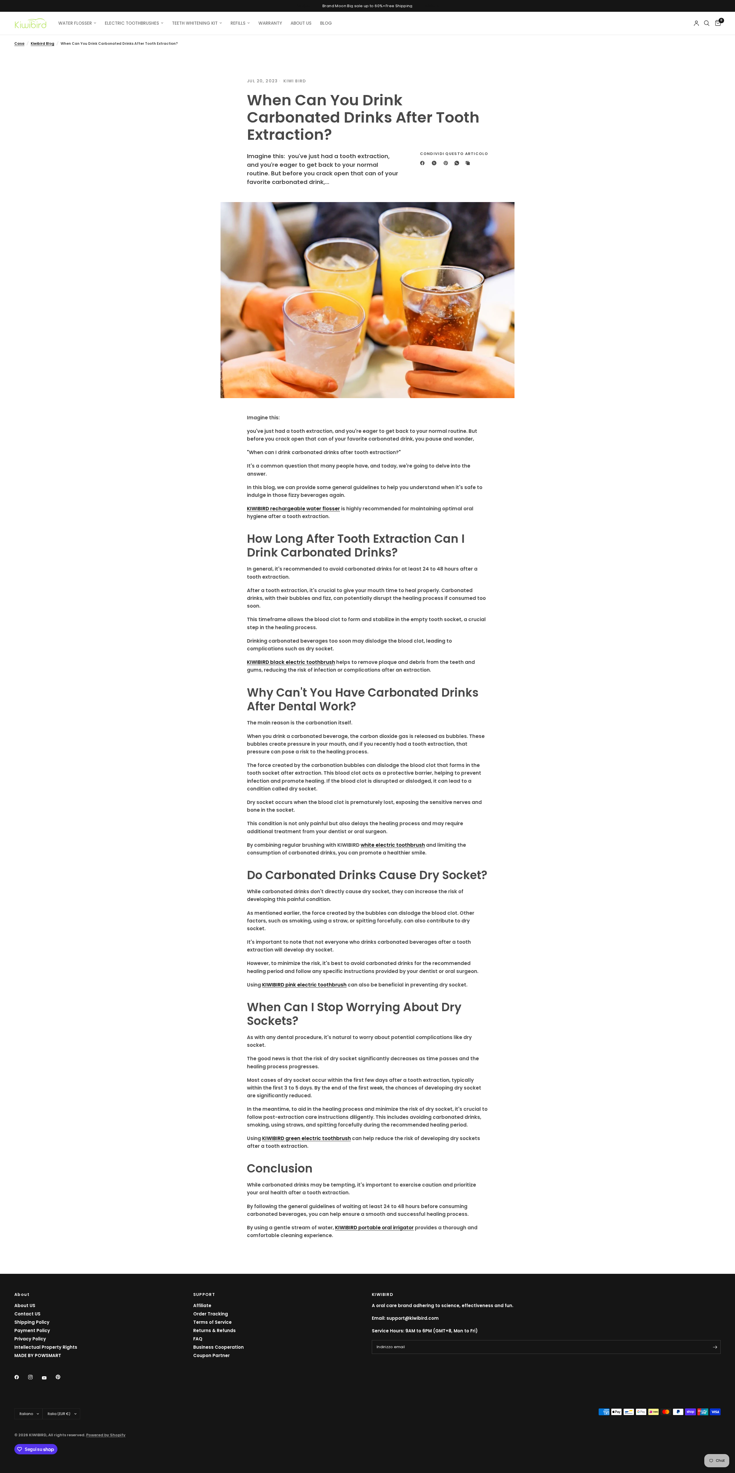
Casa (19, 43)
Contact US (27, 1314)
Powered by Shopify (105, 1435)
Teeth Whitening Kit (195, 23)
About (22, 1294)
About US (24, 1306)
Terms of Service (212, 1322)
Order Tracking (210, 1314)
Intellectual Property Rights (45, 1347)
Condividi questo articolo (454, 154)
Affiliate (202, 1306)
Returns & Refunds (214, 1330)
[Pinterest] (447, 163)
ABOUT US (301, 23)
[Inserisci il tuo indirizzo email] (715, 1347)
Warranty (270, 23)
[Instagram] (34, 1377)
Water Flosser (75, 23)
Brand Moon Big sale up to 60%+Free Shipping (367, 6)
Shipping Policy (31, 1322)
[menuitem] (77, 23)
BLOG (326, 23)
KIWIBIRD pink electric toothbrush (304, 984)
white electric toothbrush (393, 845)
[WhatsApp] (457, 163)
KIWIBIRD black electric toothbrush (291, 662)
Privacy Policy (30, 1339)
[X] (435, 163)
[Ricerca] (706, 23)
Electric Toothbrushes (132, 23)
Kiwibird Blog (42, 43)
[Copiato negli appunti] (468, 163)
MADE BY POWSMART (37, 1355)
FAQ (197, 1339)
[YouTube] (48, 1377)
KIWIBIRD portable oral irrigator (374, 1227)
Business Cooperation (218, 1347)
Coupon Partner (211, 1355)
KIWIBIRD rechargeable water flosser (293, 508)
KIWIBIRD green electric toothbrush (306, 1138)
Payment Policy (32, 1330)
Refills (238, 23)
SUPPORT (204, 1294)
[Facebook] (423, 163)
